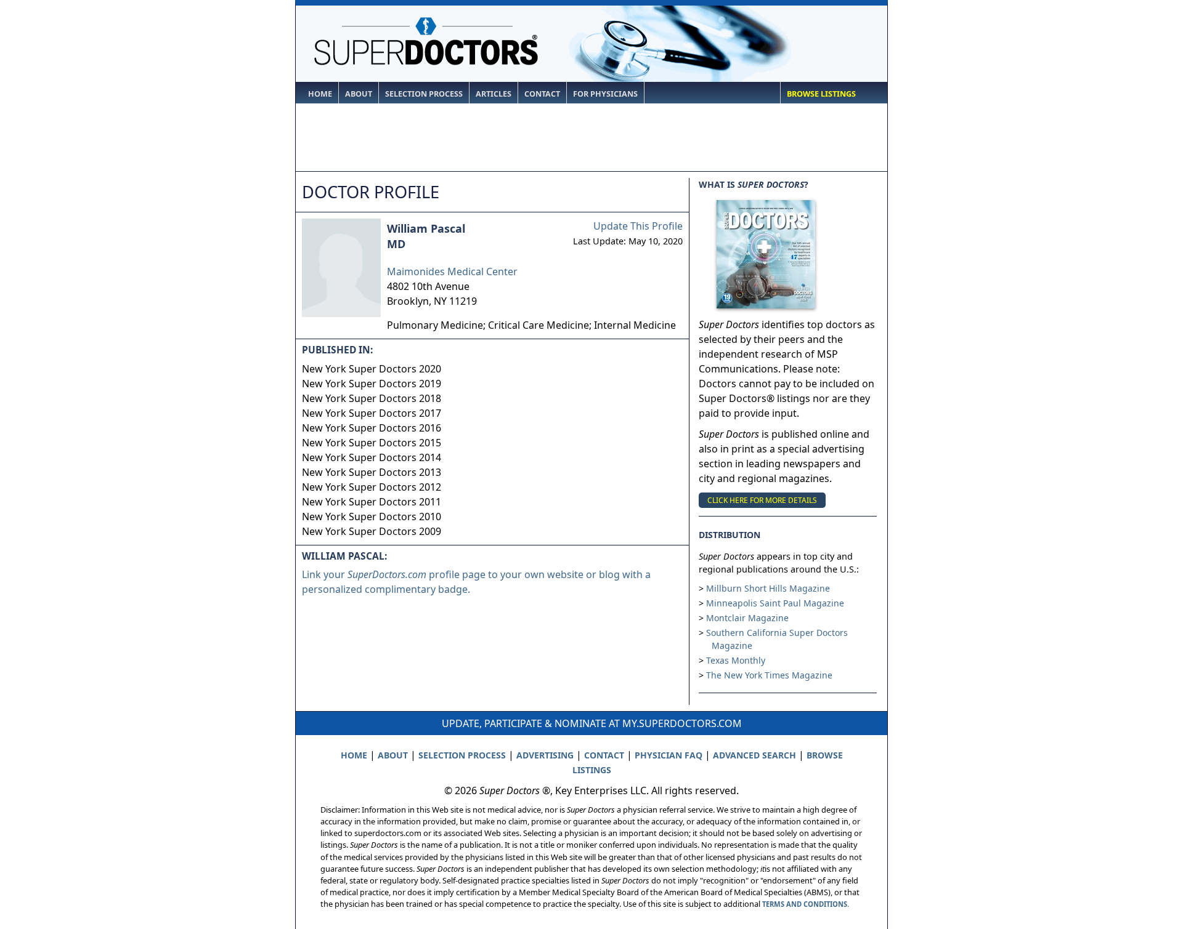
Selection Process (424, 94)
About (358, 94)
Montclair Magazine (747, 618)
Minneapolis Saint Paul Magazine (775, 603)
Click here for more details (762, 500)
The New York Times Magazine (769, 675)
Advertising (545, 755)
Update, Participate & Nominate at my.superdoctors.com (592, 723)
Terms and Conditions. (805, 904)
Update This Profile (638, 226)
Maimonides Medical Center (452, 271)
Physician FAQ (668, 755)
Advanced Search (754, 755)
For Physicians (605, 94)
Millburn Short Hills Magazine (768, 588)
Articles (493, 94)
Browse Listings (821, 94)
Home (320, 94)
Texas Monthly (735, 660)
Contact (542, 94)
